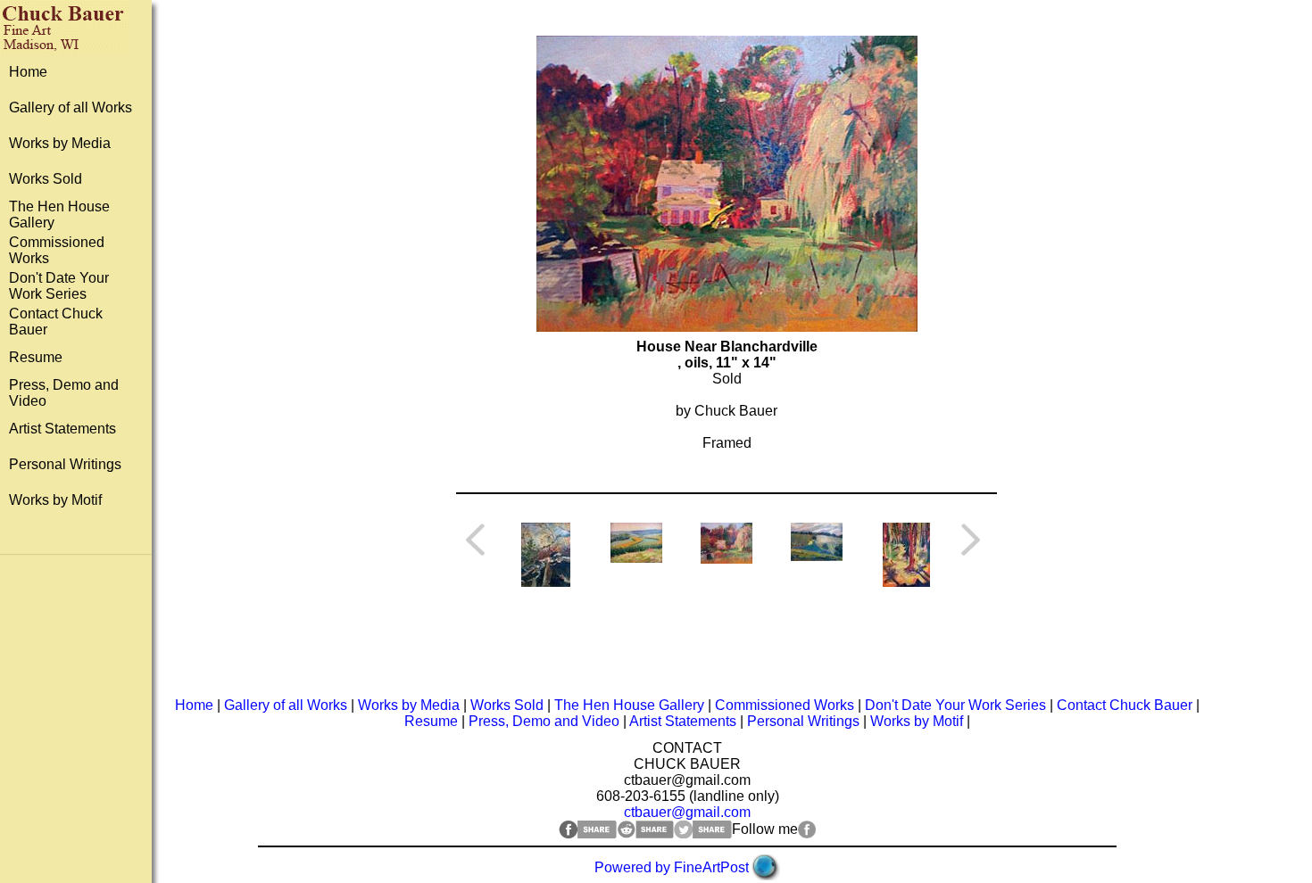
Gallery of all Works (70, 107)
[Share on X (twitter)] (703, 833)
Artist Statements (62, 428)
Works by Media (60, 143)
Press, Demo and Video (544, 721)
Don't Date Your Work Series (59, 285)
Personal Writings (65, 464)
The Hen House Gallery (629, 705)
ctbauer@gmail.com (687, 812)
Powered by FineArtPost (671, 867)
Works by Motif (55, 500)
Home (28, 71)
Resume (35, 357)
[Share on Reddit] (645, 833)
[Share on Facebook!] (588, 833)
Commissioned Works (784, 705)
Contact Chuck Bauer (1124, 705)
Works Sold (45, 178)
